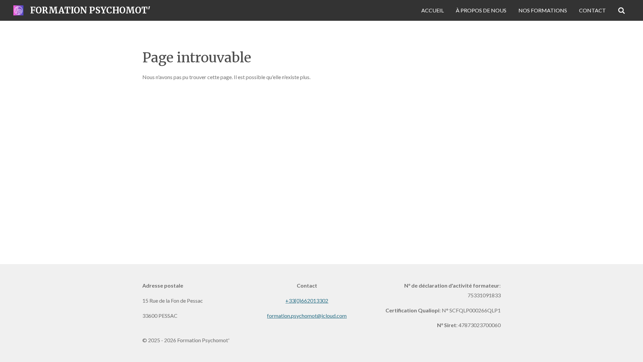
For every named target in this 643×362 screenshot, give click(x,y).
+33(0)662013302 (306, 300)
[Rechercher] (622, 10)
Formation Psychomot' (90, 10)
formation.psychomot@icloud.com (307, 315)
